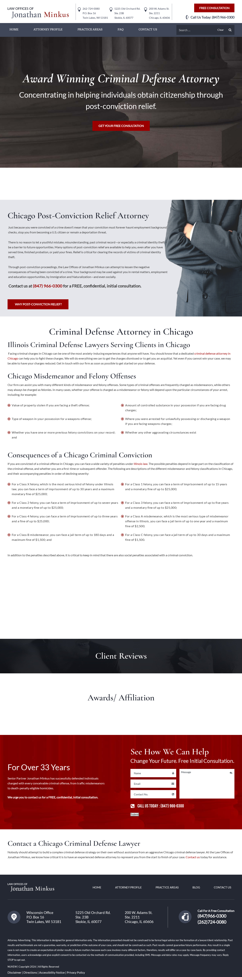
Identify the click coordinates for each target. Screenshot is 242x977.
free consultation (214, 8)
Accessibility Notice (52, 972)
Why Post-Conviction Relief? (38, 304)
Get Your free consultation (121, 125)
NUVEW (12, 966)
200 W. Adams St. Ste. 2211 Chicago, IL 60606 (139, 917)
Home (13, 29)
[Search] (230, 30)
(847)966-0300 (212, 915)
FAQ (120, 29)
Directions (30, 972)
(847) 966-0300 (223, 17)
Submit (135, 814)
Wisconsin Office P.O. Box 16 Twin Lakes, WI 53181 (43, 917)
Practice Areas (90, 29)
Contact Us (148, 29)
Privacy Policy (76, 972)
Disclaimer (14, 972)
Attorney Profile (47, 29)
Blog (196, 887)
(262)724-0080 (212, 922)
